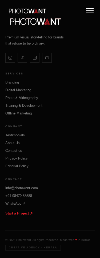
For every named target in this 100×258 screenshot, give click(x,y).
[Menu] (90, 10)
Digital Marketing (18, 90)
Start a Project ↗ (19, 213)
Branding (12, 82)
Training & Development (23, 106)
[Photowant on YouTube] (47, 58)
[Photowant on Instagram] (10, 58)
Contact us (13, 151)
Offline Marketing (18, 113)
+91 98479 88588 (18, 196)
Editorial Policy (17, 166)
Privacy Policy (16, 158)
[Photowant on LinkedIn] (34, 58)
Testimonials (15, 135)
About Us (12, 143)
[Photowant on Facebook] (22, 58)
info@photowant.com (21, 188)
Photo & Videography (21, 98)
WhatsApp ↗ (15, 203)
